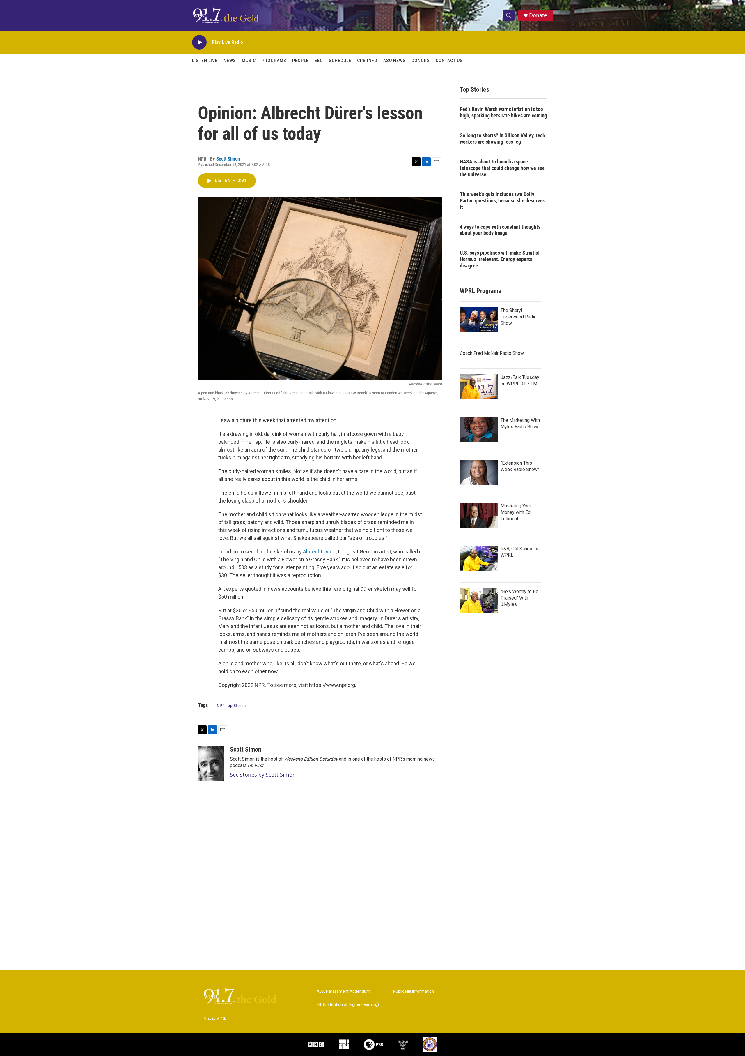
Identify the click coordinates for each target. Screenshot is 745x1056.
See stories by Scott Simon (263, 774)
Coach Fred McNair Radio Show (492, 353)
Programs (274, 60)
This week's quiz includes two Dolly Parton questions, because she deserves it (502, 200)
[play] (199, 42)
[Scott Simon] (211, 763)
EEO (319, 60)
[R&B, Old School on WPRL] (479, 558)
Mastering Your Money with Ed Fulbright (516, 512)
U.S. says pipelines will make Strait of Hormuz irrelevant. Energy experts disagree (500, 259)
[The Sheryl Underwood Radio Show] (479, 319)
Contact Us (449, 60)
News (230, 60)
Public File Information (413, 991)
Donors (420, 60)
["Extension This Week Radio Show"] (479, 472)
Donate (538, 15)
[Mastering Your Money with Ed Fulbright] (479, 515)
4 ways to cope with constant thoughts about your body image (500, 230)
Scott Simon (228, 159)
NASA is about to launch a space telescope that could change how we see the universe (502, 167)
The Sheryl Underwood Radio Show (519, 317)
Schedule (340, 60)
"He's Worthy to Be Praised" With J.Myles (519, 598)
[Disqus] (372, 892)
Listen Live (205, 60)
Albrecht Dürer (319, 552)
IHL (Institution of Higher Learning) (348, 1004)
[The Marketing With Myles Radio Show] (479, 429)
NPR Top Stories (232, 705)
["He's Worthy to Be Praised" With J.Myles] (479, 600)
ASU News (394, 60)
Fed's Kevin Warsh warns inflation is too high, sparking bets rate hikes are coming (503, 112)
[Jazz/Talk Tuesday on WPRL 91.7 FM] (479, 386)
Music (249, 60)
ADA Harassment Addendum (343, 991)
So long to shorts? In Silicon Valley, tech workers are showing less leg (502, 138)
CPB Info (367, 60)
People (300, 60)
